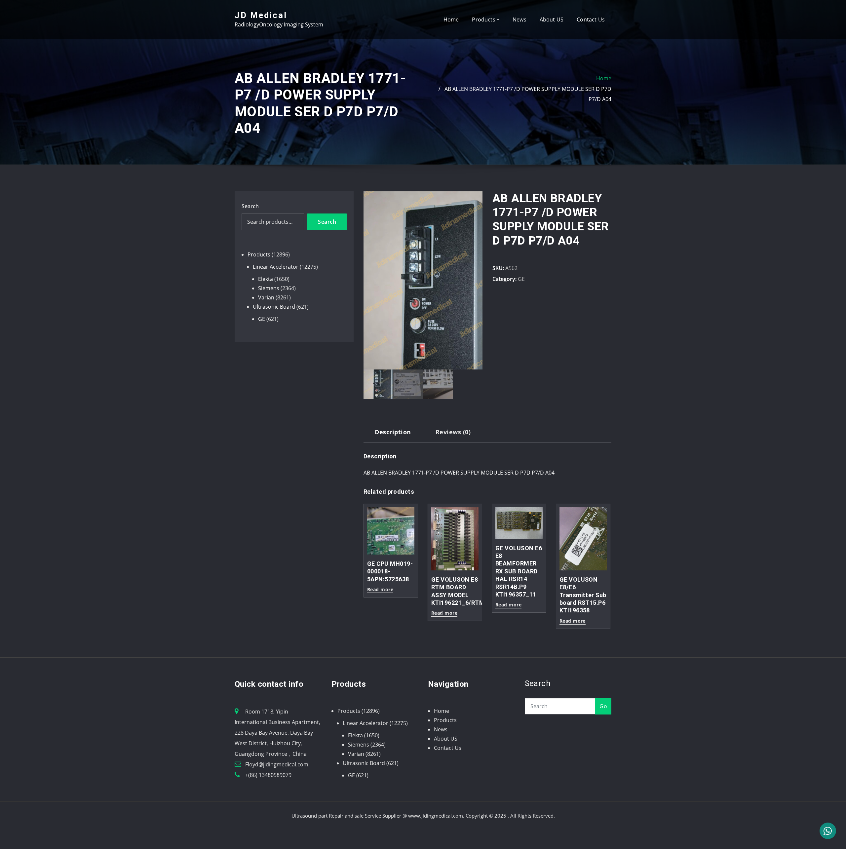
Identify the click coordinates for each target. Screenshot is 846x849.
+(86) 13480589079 (268, 775)
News (519, 19)
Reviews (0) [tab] (453, 432)
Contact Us (591, 19)
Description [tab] (393, 432)
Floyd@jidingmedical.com (276, 764)
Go (603, 706)
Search (250, 206)
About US (551, 19)
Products (484, 19)
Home (451, 19)
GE (521, 279)
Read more (508, 605)
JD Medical (261, 15)
